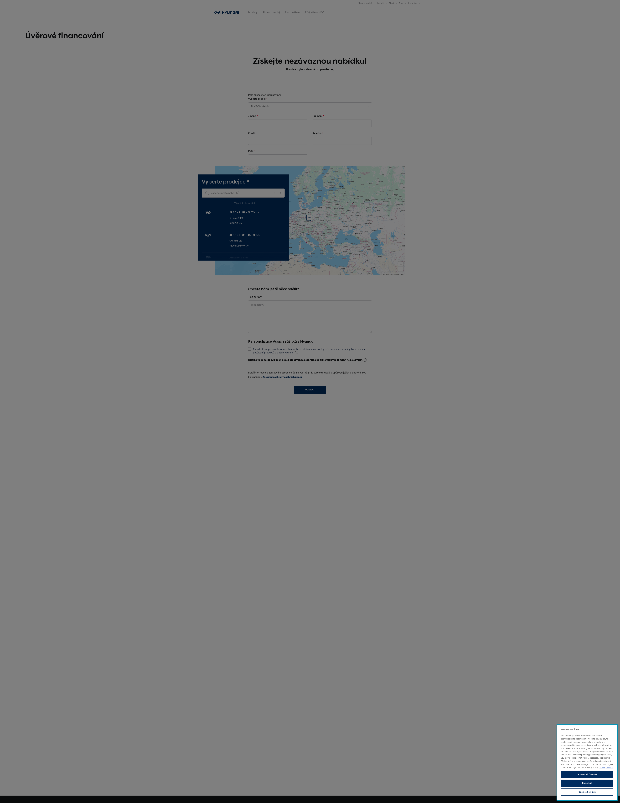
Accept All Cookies (587, 774)
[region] (587, 762)
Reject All (587, 783)
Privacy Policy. (606, 767)
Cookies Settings (587, 792)
